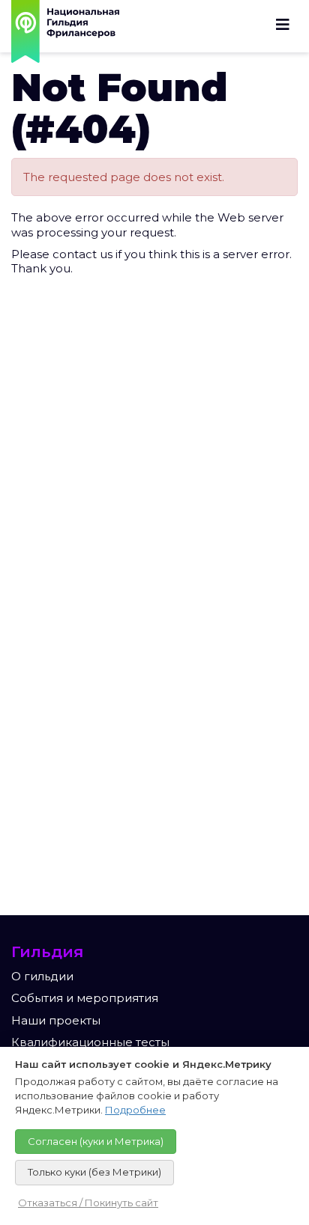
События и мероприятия (84, 998)
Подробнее (135, 1110)
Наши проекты (55, 1020)
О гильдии (42, 976)
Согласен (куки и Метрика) (96, 1141)
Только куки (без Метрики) (94, 1172)
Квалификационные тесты (90, 1042)
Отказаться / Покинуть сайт (88, 1203)
